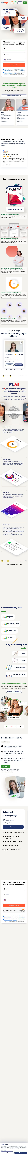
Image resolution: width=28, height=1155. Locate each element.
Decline (7, 1152)
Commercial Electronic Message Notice (14, 73)
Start (25, 2)
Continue (12, 827)
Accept (20, 1152)
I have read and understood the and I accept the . (14, 70)
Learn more (3, 1150)
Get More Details (13, 65)
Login (20, 2)
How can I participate (13, 691)
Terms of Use (22, 70)
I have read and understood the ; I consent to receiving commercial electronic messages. (14, 73)
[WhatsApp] (12, 2)
